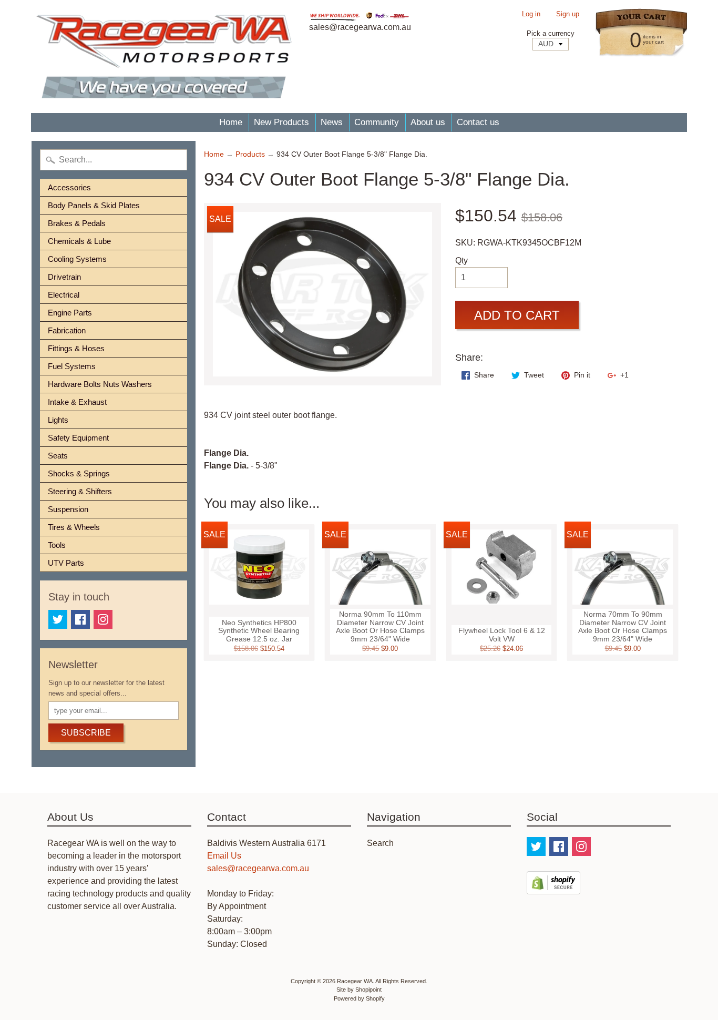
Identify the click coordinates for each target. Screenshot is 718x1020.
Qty (461, 260)
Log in (531, 14)
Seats (58, 455)
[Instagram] (103, 619)
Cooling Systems (77, 258)
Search (380, 843)
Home (230, 122)
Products (250, 154)
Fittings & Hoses (76, 348)
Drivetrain (64, 276)
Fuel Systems (72, 366)
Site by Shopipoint (359, 989)
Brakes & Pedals (77, 223)
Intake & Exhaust (77, 401)
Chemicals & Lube (79, 241)
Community (376, 122)
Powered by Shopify (359, 998)
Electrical (63, 294)
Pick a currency (551, 33)
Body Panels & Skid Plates (94, 205)
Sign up (567, 14)
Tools (57, 544)
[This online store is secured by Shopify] (553, 887)
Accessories (69, 187)
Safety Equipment (78, 437)
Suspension (68, 509)
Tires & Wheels (74, 527)
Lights (58, 419)
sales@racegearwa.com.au (258, 868)
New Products (281, 122)
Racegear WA (355, 981)
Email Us (224, 855)
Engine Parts (70, 312)
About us (428, 122)
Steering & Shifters (80, 491)
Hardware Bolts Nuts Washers (100, 384)
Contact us (478, 122)
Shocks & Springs (79, 473)
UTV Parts (66, 562)
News (332, 122)
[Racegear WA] (163, 56)
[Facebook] (80, 619)
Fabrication (67, 330)
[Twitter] (57, 619)
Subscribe (86, 732)
